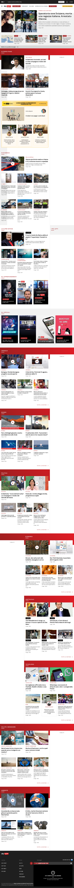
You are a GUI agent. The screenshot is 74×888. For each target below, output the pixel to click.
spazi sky (21, 874)
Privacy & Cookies (29, 883)
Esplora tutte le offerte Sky (15, 1)
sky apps (21, 865)
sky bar (21, 871)
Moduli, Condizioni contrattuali (20, 883)
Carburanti (25, 6)
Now (20, 868)
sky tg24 (3, 865)
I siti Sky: (3, 860)
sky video (3, 868)
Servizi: (20, 860)
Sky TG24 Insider (67, 6)
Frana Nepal (16, 6)
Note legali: (39, 860)
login (71, 1)
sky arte (3, 871)
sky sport (4, 863)
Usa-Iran (31, 6)
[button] (37, 46)
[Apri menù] (1, 6)
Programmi (22, 876)
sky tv (20, 863)
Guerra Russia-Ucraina (41, 6)
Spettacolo (53, 6)
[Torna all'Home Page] (7, 6)
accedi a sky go (66, 859)
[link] (31, 863)
